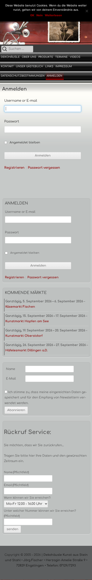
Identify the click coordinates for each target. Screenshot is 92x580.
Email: (16, 485)
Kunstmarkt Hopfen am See (27, 321)
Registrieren (14, 167)
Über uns (29, 56)
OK (32, 15)
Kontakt (7, 66)
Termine (61, 56)
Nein (39, 15)
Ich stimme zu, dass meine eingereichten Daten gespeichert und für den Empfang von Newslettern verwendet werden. (45, 397)
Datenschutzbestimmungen (23, 75)
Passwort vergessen (44, 167)
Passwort (11, 121)
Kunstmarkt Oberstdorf (24, 335)
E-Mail (11, 378)
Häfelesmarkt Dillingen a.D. (26, 350)
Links (49, 66)
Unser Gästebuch (29, 66)
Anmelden (54, 75)
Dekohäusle (10, 56)
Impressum (63, 66)
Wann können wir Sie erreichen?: (27, 497)
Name (10, 369)
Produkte (45, 56)
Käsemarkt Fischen (20, 306)
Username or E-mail (20, 101)
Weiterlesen (53, 15)
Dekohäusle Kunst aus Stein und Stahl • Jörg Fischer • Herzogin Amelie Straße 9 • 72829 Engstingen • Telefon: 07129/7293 (46, 560)
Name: (16, 472)
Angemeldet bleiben (25, 142)
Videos (75, 56)
